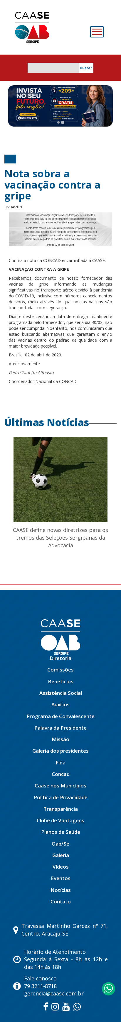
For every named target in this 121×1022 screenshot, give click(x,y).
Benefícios (60, 681)
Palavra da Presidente (60, 727)
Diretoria (60, 658)
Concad (61, 774)
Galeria (60, 855)
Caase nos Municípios (60, 785)
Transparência (60, 808)
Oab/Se (60, 843)
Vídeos (61, 866)
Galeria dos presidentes (60, 750)
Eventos (60, 878)
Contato (61, 901)
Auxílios (60, 704)
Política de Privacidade (61, 797)
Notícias (61, 890)
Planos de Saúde (60, 831)
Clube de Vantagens (60, 820)
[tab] (58, 122)
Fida (60, 762)
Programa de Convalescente (60, 716)
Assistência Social (60, 692)
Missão (60, 739)
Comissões (60, 669)
